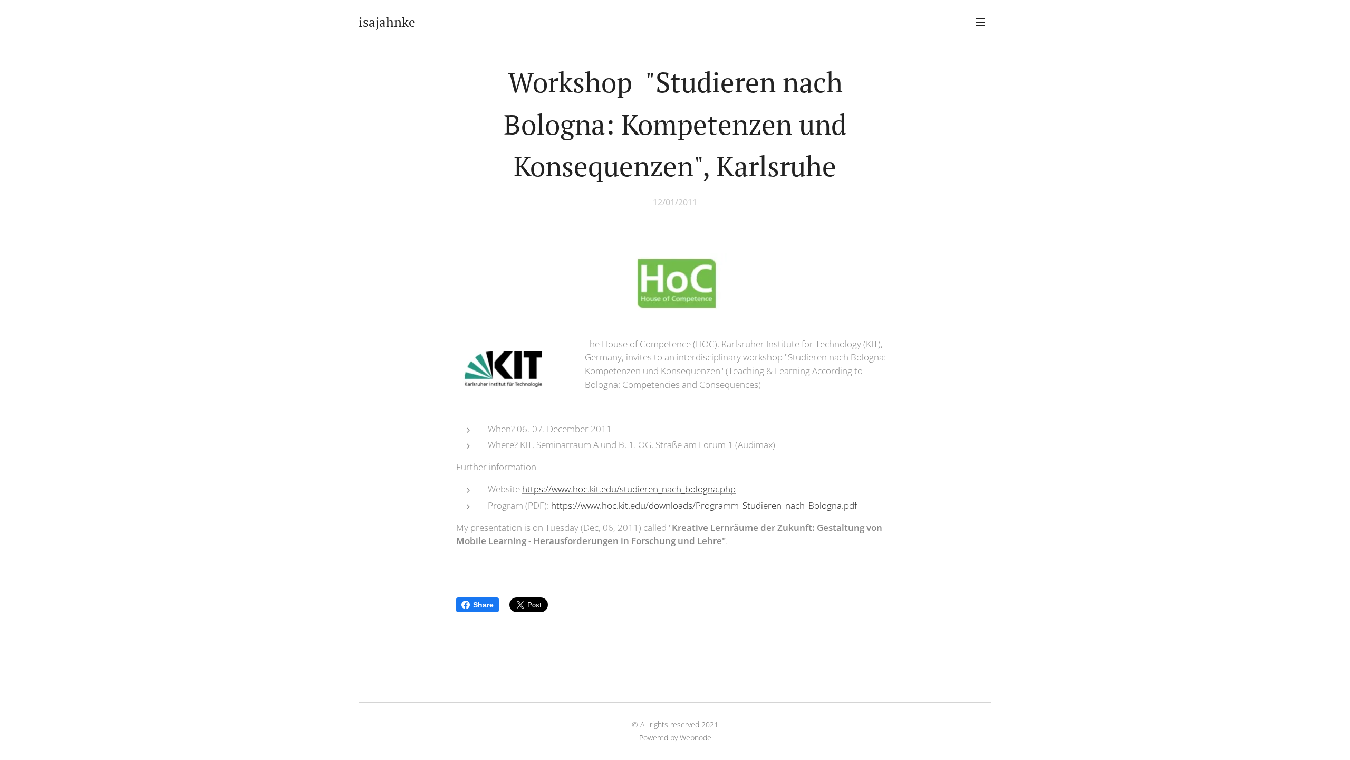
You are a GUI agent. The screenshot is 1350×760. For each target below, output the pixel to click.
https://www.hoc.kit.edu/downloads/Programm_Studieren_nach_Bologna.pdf (704, 505)
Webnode (695, 738)
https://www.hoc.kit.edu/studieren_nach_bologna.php (629, 489)
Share (483, 605)
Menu (983, 21)
